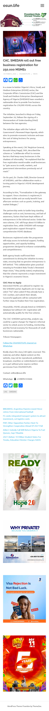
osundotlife (24, 74)
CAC (5, 391)
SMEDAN (12, 391)
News (35, 74)
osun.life (11, 5)
